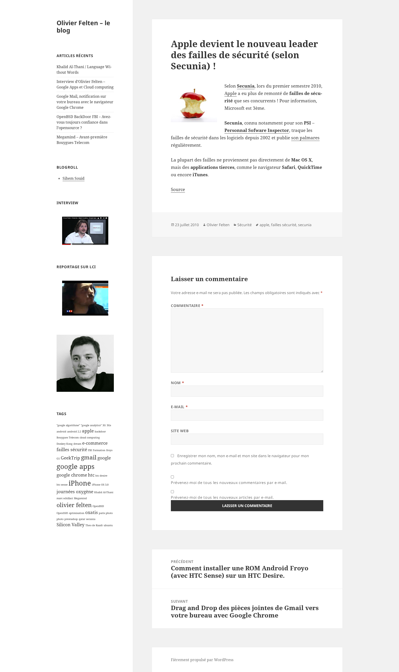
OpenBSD (98, 506)
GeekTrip (70, 458)
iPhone (80, 483)
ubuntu (108, 525)
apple (88, 431)
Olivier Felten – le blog (83, 26)
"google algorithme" (68, 425)
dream (77, 443)
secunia (90, 519)
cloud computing (90, 437)
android (61, 431)
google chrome (72, 475)
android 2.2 (74, 431)
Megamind (80, 498)
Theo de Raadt (94, 525)
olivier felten (74, 505)
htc (91, 475)
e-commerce (95, 443)
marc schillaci (65, 498)
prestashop (71, 519)
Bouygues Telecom (68, 437)
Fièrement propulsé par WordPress (202, 659)
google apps (75, 466)
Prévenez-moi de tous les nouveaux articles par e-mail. (222, 497)
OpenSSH (62, 513)
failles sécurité (72, 450)
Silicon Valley (71, 525)
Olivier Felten (218, 224)
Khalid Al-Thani (103, 492)
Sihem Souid (74, 178)
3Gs (109, 425)
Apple (230, 93)
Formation (99, 450)
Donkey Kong (65, 443)
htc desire (101, 475)
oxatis (91, 512)
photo (60, 519)
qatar (82, 519)
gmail (89, 457)
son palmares (305, 138)
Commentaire (187, 305)
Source (178, 189)
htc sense (62, 484)
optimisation (76, 513)
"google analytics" (91, 425)
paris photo (106, 513)
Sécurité (244, 224)
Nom (177, 382)
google (104, 458)
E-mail (179, 406)
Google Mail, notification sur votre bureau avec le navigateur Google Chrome (85, 102)
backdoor (100, 431)
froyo (109, 450)
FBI (90, 450)
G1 (58, 458)
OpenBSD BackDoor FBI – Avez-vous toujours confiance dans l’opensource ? (84, 122)
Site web (180, 430)
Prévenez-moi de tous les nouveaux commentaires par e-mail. (229, 482)
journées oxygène (75, 492)
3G (104, 425)
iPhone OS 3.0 (100, 484)
